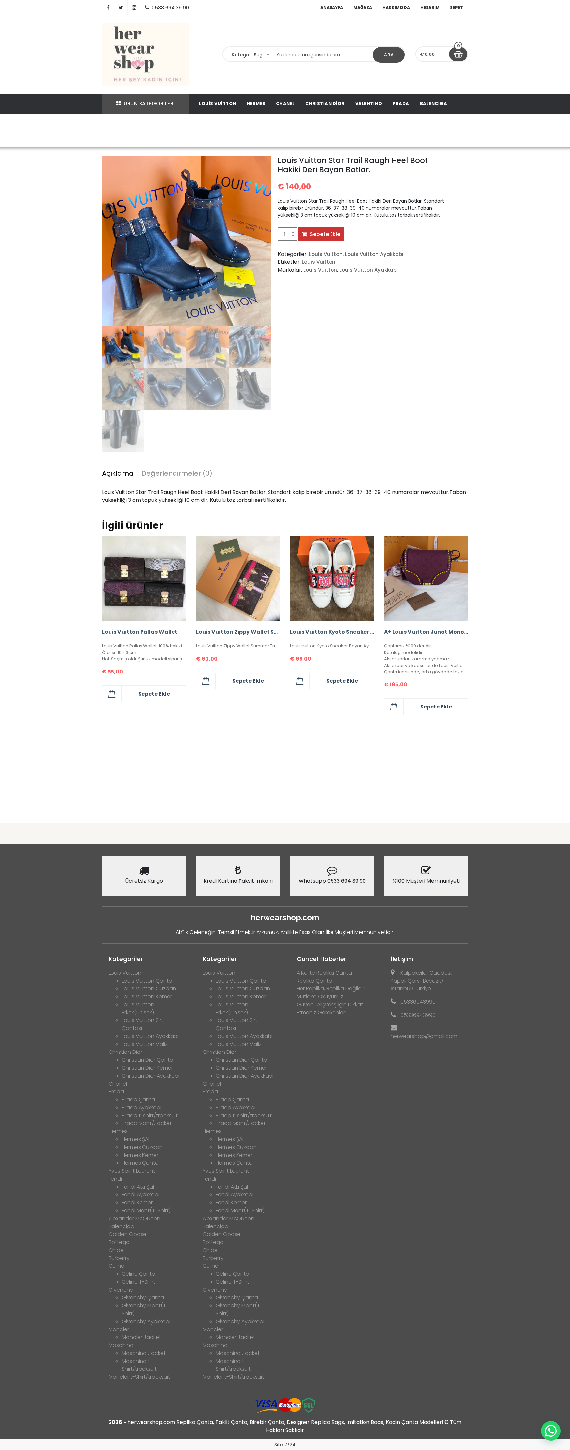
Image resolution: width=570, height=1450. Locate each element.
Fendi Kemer (137, 1202)
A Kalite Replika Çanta (324, 973)
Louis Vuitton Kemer (147, 996)
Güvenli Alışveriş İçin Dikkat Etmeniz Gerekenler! (330, 1008)
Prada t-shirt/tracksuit (150, 1115)
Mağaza (362, 7)
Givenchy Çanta (143, 1297)
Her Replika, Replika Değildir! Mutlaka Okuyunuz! (331, 992)
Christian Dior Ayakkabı (150, 1076)
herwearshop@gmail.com (424, 1036)
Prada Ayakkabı (141, 1107)
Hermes (256, 103)
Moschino (121, 1345)
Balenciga (433, 103)
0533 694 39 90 (170, 7)
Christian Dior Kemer (147, 1068)
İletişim (402, 959)
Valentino (368, 103)
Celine (116, 1266)
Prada (401, 103)
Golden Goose (127, 1234)
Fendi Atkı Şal (138, 1187)
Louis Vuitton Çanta (147, 980)
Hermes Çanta (140, 1163)
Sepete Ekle (325, 234)
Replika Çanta (314, 980)
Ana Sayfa (125, 131)
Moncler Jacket (141, 1337)
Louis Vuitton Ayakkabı (210, 131)
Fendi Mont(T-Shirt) (146, 1210)
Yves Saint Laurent (132, 1171)
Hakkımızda (396, 7)
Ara (389, 54)
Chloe (116, 1250)
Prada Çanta (138, 1099)
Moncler (119, 1329)
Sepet (456, 7)
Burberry (119, 1258)
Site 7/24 (285, 1444)
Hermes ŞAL (136, 1139)
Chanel (285, 103)
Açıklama (118, 473)
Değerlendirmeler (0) (177, 473)
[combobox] (247, 55)
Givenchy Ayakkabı (146, 1321)
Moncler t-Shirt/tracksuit (139, 1377)
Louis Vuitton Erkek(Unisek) (138, 1008)
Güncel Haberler (322, 959)
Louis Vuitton (217, 103)
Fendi (115, 1179)
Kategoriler (126, 959)
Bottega (119, 1242)
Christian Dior (325, 103)
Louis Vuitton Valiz (145, 1044)
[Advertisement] (285, 766)
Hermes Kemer (140, 1155)
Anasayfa (331, 7)
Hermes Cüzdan (142, 1147)
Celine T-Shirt (138, 1282)
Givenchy (121, 1290)
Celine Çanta (138, 1274)
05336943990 (418, 1002)
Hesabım (430, 7)
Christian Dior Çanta (147, 1060)
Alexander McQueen (134, 1218)
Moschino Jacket (144, 1353)
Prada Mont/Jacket (147, 1123)
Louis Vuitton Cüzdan (149, 988)
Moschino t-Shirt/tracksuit (139, 1365)
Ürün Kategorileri (149, 103)
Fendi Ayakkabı (140, 1194)
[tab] (118, 474)
